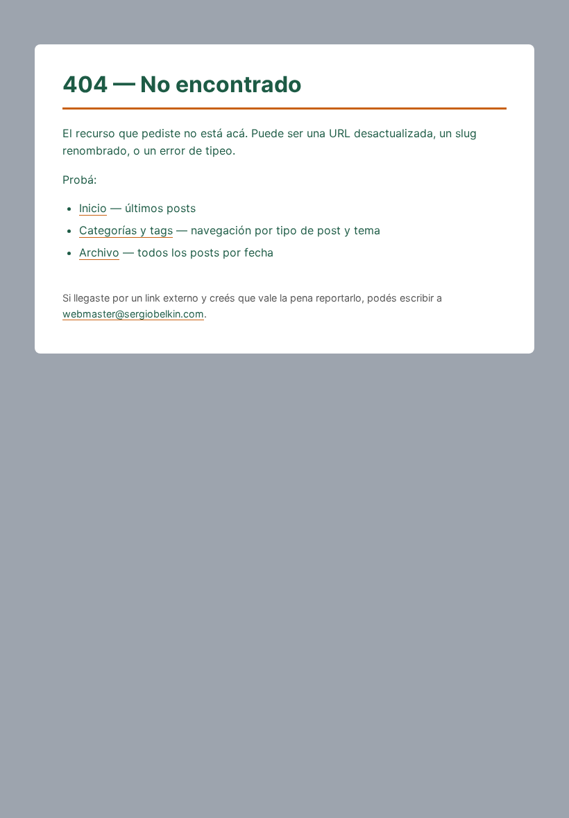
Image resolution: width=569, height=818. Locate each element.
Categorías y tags (126, 230)
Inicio (93, 208)
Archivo (99, 252)
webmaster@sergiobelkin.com (133, 314)
